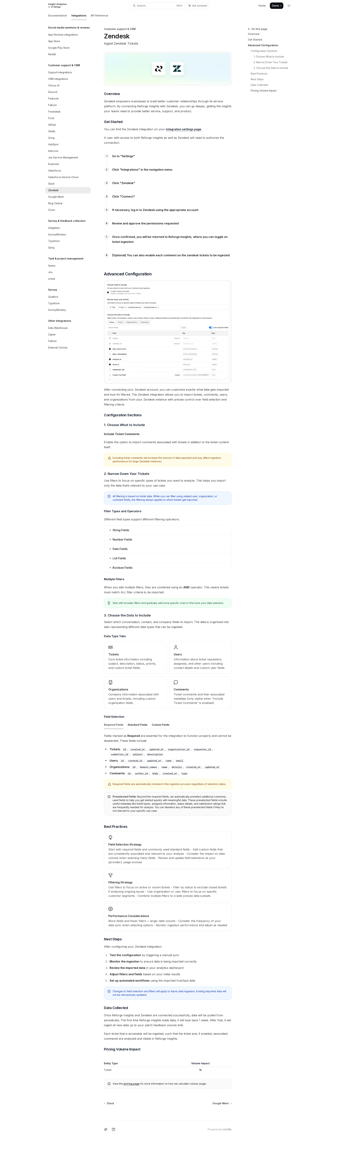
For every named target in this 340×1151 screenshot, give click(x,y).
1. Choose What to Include (269, 56)
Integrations (78, 15)
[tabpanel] (168, 775)
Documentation (57, 15)
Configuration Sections (264, 50)
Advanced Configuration (263, 45)
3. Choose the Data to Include (271, 67)
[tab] (113, 725)
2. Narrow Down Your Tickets (271, 62)
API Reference (99, 15)
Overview (254, 33)
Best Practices (259, 73)
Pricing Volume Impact (263, 90)
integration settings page (183, 129)
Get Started (255, 39)
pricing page (132, 1083)
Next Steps (257, 79)
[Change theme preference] (289, 5)
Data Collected (259, 84)
